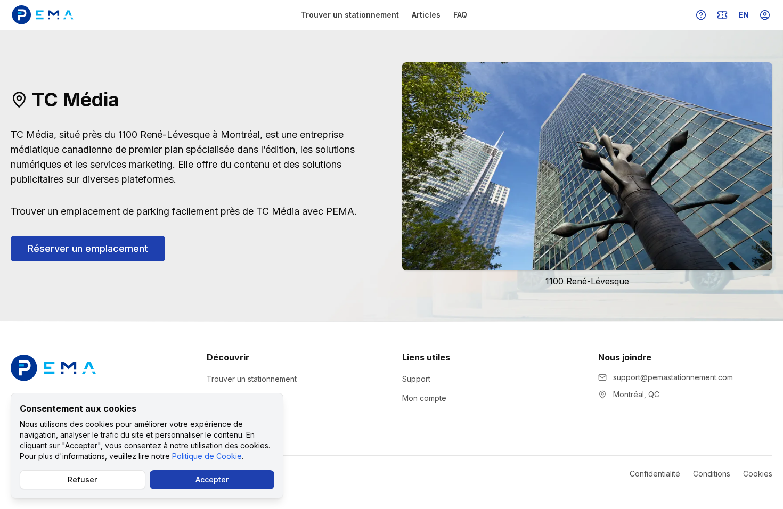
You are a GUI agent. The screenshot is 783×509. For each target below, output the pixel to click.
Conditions (711, 473)
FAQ (460, 14)
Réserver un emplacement (88, 248)
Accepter (212, 479)
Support (416, 378)
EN (743, 14)
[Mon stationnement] (722, 14)
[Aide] (701, 14)
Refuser (82, 479)
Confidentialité (655, 473)
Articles (426, 14)
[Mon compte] (764, 14)
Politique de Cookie (207, 456)
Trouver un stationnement (350, 14)
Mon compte (424, 398)
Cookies (757, 473)
